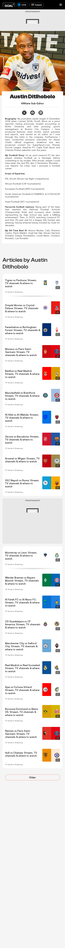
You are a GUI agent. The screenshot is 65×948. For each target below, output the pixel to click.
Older (32, 777)
